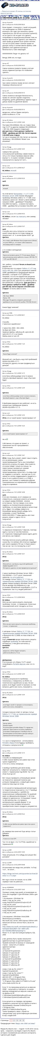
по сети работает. (17, 577)
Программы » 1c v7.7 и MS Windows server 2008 (17, 195)
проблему (14, 641)
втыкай (13, 170)
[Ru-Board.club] (15, 8)
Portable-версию (19, 664)
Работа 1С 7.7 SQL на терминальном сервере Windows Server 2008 (19, 580)
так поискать (21, 216)
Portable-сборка (8, 743)
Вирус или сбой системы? (25, 1023)
